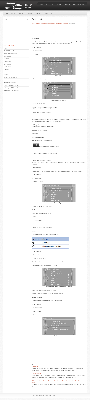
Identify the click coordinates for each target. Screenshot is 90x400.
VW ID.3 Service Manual (10, 77)
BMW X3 (6, 69)
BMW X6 (6, 74)
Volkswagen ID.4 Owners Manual (12, 88)
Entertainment (51, 23)
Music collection (64, 23)
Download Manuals (79, 4)
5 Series (29, 14)
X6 (59, 14)
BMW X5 (34, 23)
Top (53, 4)
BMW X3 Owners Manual (10, 51)
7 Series (45, 14)
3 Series (21, 14)
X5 (55, 14)
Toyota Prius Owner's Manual (11, 90)
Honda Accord (7, 80)
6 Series (37, 14)
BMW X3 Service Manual (10, 53)
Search (67, 4)
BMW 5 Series (8, 61)
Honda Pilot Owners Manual (11, 85)
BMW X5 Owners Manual (41, 23)
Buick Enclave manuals (10, 82)
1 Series (13, 14)
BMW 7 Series (8, 66)
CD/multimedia (57, 23)
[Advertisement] (59, 30)
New (47, 4)
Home (41, 4)
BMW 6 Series (8, 64)
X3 (51, 14)
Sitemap (59, 4)
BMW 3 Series (8, 58)
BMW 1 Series (8, 56)
